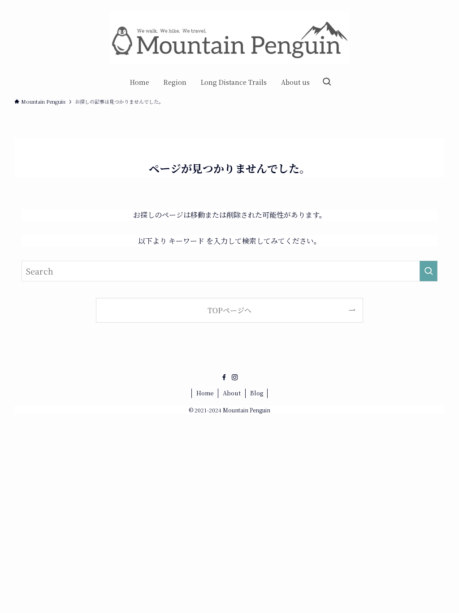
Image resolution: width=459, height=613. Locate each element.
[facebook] (224, 377)
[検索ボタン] (327, 82)
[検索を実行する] (428, 271)
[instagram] (235, 377)
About (232, 393)
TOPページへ (229, 310)
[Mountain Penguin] (229, 38)
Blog (256, 393)
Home (205, 393)
